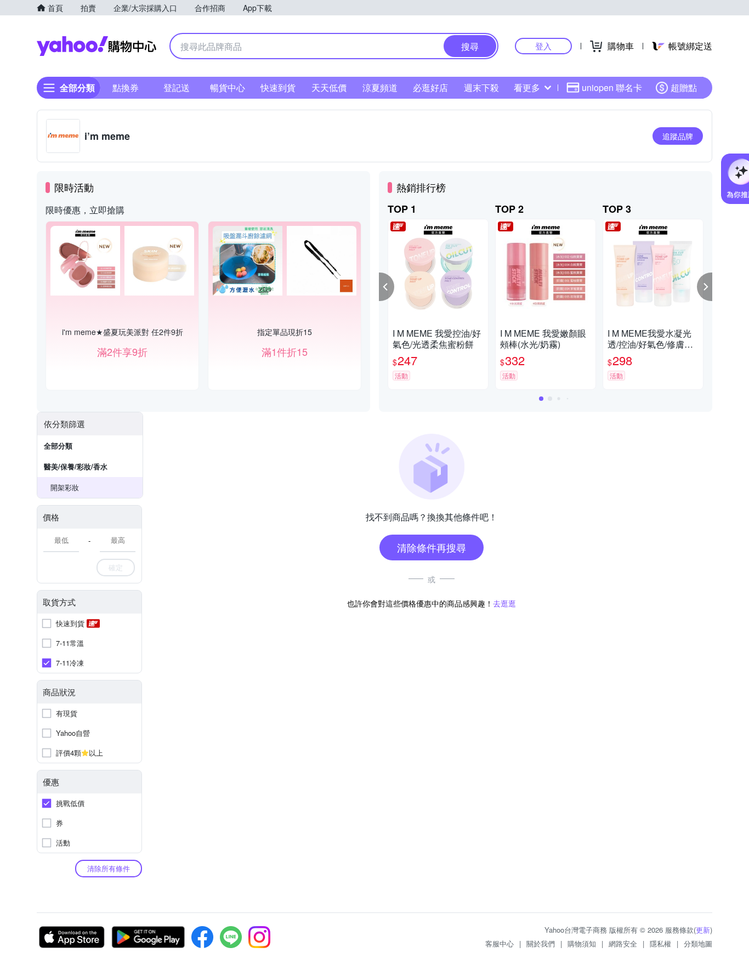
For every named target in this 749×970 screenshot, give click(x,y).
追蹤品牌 (677, 136)
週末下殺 (481, 87)
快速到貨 (278, 87)
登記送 (176, 87)
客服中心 (499, 943)
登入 (543, 46)
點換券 (125, 87)
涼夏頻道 (380, 87)
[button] (386, 287)
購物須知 (582, 943)
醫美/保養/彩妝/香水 (75, 466)
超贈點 (684, 87)
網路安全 (623, 943)
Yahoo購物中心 (96, 46)
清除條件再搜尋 (431, 547)
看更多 (527, 87)
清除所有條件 (108, 868)
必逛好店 (430, 87)
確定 (116, 567)
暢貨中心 (227, 87)
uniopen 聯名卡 (612, 87)
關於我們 (540, 943)
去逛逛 (504, 603)
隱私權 (660, 943)
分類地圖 (698, 943)
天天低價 (329, 87)
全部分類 (58, 445)
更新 (703, 929)
